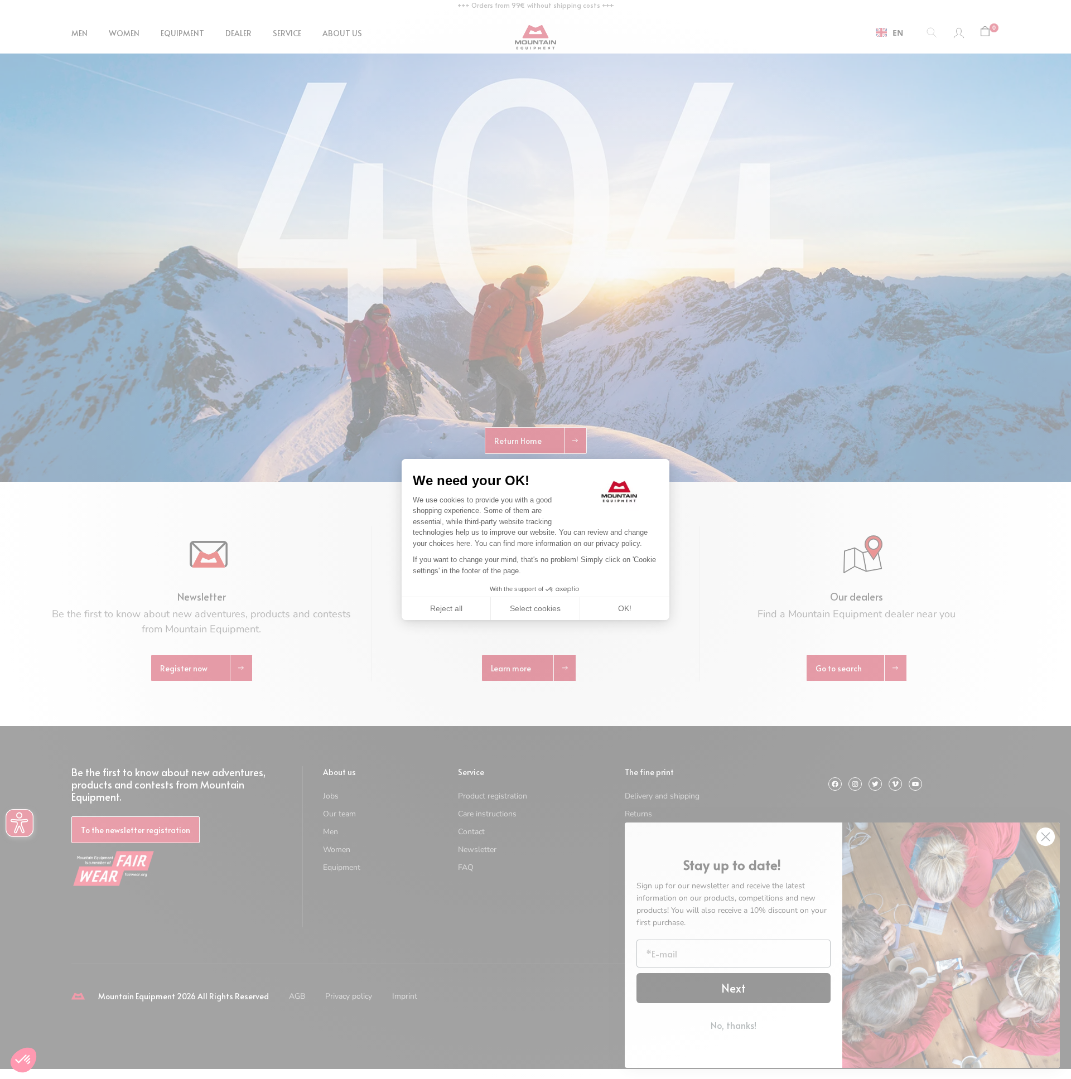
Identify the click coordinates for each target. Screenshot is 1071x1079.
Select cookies (535, 608)
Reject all (446, 608)
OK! (624, 608)
